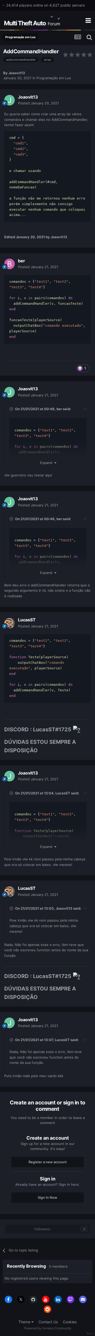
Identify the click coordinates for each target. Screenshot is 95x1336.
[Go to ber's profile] (9, 264)
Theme (24, 1322)
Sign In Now (47, 1197)
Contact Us (48, 1322)
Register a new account (47, 1162)
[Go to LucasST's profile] (9, 623)
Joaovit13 (16, 73)
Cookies (70, 1322)
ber (21, 260)
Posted (38, 103)
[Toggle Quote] (12, 409)
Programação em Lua (53, 78)
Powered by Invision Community (47, 1328)
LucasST (27, 619)
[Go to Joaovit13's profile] (9, 100)
